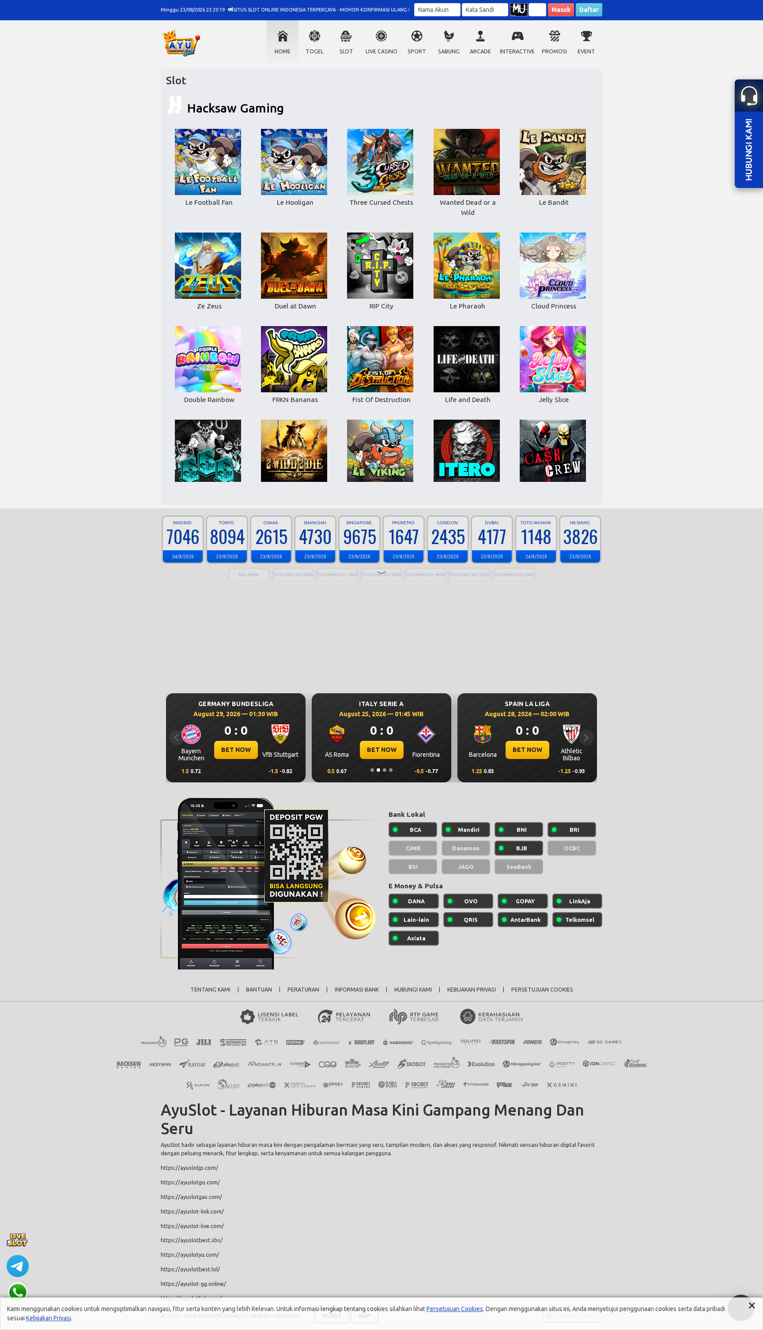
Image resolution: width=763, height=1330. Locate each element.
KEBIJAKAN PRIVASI (471, 989)
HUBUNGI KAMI (413, 989)
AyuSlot (170, 1145)
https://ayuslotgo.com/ (190, 1182)
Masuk (560, 9)
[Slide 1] (372, 770)
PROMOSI (554, 51)
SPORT (417, 51)
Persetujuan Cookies (455, 1308)
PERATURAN (303, 989)
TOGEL (315, 51)
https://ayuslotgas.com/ (191, 1197)
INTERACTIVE (517, 51)
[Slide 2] (378, 770)
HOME (283, 51)
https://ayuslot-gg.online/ (193, 1284)
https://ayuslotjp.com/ (189, 1168)
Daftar (589, 9)
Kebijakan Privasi (48, 1318)
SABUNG (449, 51)
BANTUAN (259, 989)
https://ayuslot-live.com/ (192, 1226)
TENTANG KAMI (210, 989)
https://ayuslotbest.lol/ (190, 1269)
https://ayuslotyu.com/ (190, 1254)
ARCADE (480, 51)
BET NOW (236, 749)
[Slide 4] (391, 770)
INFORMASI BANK (357, 989)
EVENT (586, 51)
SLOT (346, 51)
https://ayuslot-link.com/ (192, 1211)
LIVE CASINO (381, 51)
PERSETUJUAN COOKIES (542, 989)
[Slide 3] (384, 770)
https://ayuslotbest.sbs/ (192, 1240)
